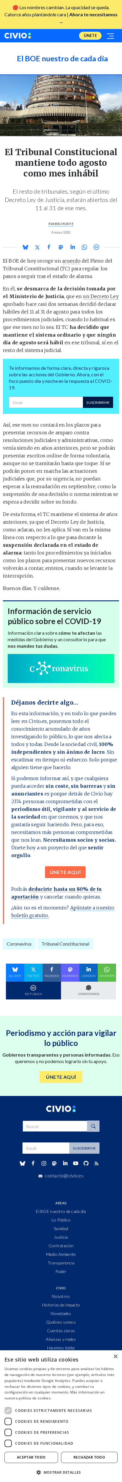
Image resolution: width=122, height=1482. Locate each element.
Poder (60, 1271)
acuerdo (71, 261)
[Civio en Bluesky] (22, 1163)
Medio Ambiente (61, 1254)
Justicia (61, 1237)
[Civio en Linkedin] (65, 1163)
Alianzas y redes (61, 1339)
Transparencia (61, 1262)
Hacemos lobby (61, 1347)
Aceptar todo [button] (31, 1457)
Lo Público (61, 1219)
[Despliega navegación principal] (111, 35)
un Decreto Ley (100, 296)
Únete (90, 35)
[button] (61, 1472)
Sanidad (61, 1228)
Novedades (61, 1313)
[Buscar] (93, 1126)
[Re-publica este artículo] (96, 247)
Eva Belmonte (61, 224)
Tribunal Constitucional (65, 943)
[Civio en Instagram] (43, 1163)
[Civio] (17, 35)
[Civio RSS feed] (96, 1163)
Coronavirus (19, 943)
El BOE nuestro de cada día (61, 1211)
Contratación (61, 1245)
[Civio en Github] (86, 1163)
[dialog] (61, 1416)
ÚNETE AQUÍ (65, 872)
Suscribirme (98, 402)
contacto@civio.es (64, 1175)
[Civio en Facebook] (33, 1163)
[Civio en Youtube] (75, 1163)
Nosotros (61, 1296)
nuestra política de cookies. (28, 1398)
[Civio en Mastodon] (54, 1163)
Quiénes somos (61, 1322)
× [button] (115, 1356)
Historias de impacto (61, 1304)
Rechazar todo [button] (89, 1457)
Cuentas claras (61, 1330)
